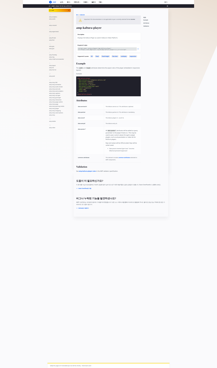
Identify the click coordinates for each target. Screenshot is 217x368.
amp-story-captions (54, 93)
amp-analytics (53, 17)
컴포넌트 (82, 14)
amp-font (51, 40)
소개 (61, 2)
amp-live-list (52, 70)
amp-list (51, 67)
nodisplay (124, 56)
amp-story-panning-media (56, 106)
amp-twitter (52, 121)
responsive (133, 56)
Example (145, 20)
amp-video (52, 127)
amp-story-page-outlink (56, 102)
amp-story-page (53, 104)
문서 (68, 2)
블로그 (94, 2)
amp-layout (52, 65)
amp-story (52, 115)
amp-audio (52, 19)
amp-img (51, 57)
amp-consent (53, 25)
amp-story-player (54, 108)
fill (91, 56)
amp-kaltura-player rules (87, 171)
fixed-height (105, 56)
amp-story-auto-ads (54, 89)
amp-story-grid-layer (55, 97)
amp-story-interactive (55, 100)
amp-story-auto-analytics (56, 91)
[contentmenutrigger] (155, 18)
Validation (146, 26)
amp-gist (51, 48)
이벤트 (85, 2)
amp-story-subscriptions (56, 113)
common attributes (124, 157)
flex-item (115, 56)
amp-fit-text (52, 38)
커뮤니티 (76, 2)
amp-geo (51, 46)
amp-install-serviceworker (56, 59)
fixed (97, 56)
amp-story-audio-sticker (56, 87)
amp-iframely (53, 55)
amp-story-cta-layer (54, 95)
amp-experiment (54, 31)
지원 (100, 2)
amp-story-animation (55, 84)
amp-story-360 (53, 82)
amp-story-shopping (55, 110)
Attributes (146, 23)
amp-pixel (52, 76)
